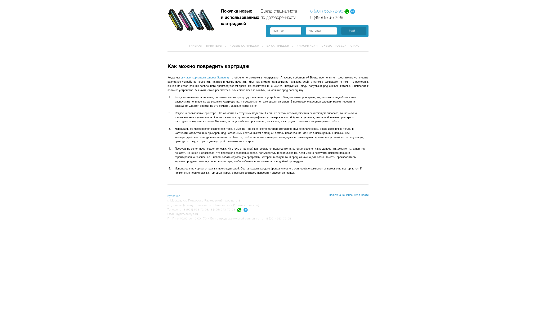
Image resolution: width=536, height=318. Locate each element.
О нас (354, 46)
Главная (195, 46)
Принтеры (214, 46)
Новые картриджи (244, 46)
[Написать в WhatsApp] (239, 210)
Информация (307, 46)
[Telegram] (352, 11)
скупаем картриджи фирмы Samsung (205, 77)
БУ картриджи (278, 46)
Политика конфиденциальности (348, 195)
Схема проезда (334, 46)
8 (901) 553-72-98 (326, 11)
